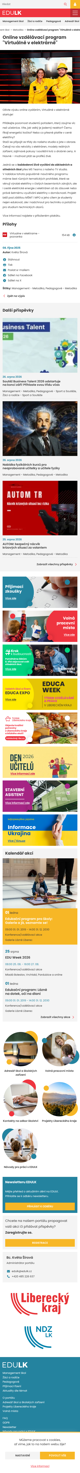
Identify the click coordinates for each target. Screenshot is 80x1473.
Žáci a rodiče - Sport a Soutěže (22, 395)
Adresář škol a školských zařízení (23, 1402)
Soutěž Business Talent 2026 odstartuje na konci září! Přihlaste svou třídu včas (31, 383)
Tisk (10, 265)
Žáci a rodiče (35, 21)
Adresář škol (72, 21)
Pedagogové (53, 21)
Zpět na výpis (16, 296)
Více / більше (16, 841)
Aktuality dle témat (15, 1391)
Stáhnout (14, 259)
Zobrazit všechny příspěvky (55, 564)
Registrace (40, 1243)
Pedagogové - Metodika (61, 288)
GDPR (6, 1422)
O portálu (9, 1398)
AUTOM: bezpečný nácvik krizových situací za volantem (25, 546)
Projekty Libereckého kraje (19, 1406)
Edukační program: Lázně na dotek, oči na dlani (26, 992)
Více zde (10, 598)
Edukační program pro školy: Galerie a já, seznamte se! (29, 921)
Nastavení (22, 1455)
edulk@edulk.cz (22, 1271)
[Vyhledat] (65, 4)
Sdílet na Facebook (20, 275)
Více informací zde (22, 773)
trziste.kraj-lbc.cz (15, 738)
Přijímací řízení (12, 1386)
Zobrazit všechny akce (55, 1017)
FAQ (5, 1418)
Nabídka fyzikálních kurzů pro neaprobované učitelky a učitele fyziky (31, 466)
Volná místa (10, 1411)
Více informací (40, 1466)
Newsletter (9, 1427)
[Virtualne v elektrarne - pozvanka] (74, 235)
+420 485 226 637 (23, 1276)
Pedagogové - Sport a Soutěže (56, 391)
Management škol (13, 21)
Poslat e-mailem (18, 270)
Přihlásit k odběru (40, 1206)
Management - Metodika (28, 288)
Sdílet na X (14, 280)
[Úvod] (12, 13)
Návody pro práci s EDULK (19, 1431)
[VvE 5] (40, 77)
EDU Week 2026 (17, 957)
